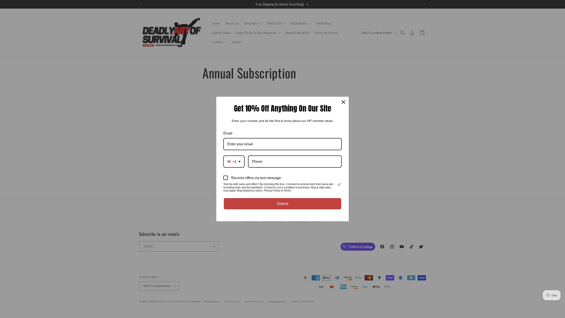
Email (227, 133)
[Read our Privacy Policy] (339, 184)
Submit (282, 204)
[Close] (343, 102)
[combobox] (234, 161)
